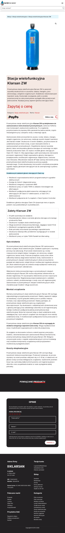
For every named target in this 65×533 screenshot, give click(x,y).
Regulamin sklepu (12, 516)
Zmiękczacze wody (39, 505)
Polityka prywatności (13, 518)
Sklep (9, 16)
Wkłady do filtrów (39, 501)
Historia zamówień (39, 470)
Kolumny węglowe (39, 513)
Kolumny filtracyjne (39, 515)
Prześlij (50, 442)
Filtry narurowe (38, 499)
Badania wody (38, 519)
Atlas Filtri (10, 503)
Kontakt (9, 520)
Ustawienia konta (39, 468)
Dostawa (36, 478)
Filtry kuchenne (38, 497)
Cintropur (10, 505)
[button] (55, 23)
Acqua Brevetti (11, 507)
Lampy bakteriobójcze (40, 503)
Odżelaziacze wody (39, 507)
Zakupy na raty (38, 486)
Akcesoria (36, 517)
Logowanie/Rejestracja (40, 466)
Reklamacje (37, 480)
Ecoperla (9, 497)
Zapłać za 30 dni (38, 488)
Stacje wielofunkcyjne (20, 16)
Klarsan (37, 113)
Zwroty (36, 482)
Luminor (9, 501)
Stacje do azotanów (39, 511)
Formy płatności (38, 484)
